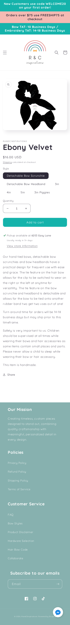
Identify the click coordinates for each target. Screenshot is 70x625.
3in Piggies (42, 192)
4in (9, 192)
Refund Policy (17, 471)
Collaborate (15, 558)
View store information (22, 246)
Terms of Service (19, 489)
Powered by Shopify (47, 616)
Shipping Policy (18, 480)
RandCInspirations (29, 616)
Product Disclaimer (20, 532)
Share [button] (11, 374)
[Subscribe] (57, 584)
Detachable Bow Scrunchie (26, 175)
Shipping (7, 162)
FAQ (11, 514)
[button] (5, 52)
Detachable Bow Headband (26, 184)
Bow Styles (15, 523)
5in (23, 192)
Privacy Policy (17, 463)
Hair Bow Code (18, 549)
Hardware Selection (21, 541)
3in (57, 184)
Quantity (8, 200)
